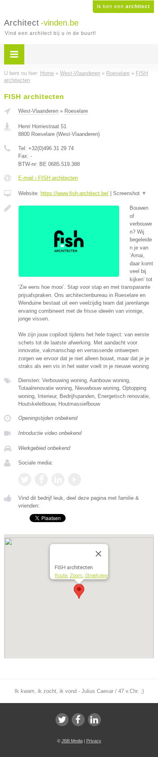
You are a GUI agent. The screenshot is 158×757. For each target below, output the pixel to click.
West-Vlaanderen (38, 111)
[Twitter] (62, 719)
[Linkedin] (94, 719)
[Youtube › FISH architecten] (74, 479)
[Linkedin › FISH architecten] (57, 479)
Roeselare (76, 111)
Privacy (93, 740)
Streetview (96, 575)
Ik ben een (123, 6)
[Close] (98, 553)
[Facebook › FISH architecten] (41, 479)
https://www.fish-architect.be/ (75, 193)
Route (61, 575)
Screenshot (130, 193)
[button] (79, 591)
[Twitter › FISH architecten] (24, 479)
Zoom (76, 575)
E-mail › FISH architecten (48, 178)
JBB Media (72, 740)
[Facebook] (78, 719)
